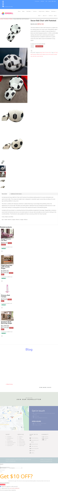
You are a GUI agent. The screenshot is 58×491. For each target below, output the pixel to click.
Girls (50, 52)
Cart (46, 1)
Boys (41, 52)
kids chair (34, 56)
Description (4, 193)
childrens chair (39, 54)
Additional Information (16, 193)
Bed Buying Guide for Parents (17, 365)
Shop (19, 11)
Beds (23, 11)
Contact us (51, 15)
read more (9, 359)
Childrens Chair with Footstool (48, 54)
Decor (39, 15)
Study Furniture (41, 11)
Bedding (47, 11)
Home (1, 19)
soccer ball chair (40, 56)
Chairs (10, 19)
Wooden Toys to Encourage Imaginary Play (21, 355)
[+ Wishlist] (31, 50)
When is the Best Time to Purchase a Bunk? (21, 375)
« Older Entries (9, 384)
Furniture (34, 11)
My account (37, 1)
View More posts (45, 387)
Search (49, 1)
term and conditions (14, 488)
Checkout (42, 1)
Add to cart (39, 46)
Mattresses (53, 11)
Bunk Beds (29, 11)
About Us (44, 15)
